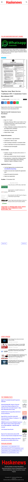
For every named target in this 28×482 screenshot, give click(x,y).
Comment (25, 99)
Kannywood (4, 452)
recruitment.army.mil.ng (10, 168)
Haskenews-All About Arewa (17, 477)
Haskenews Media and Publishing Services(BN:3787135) (13, 479)
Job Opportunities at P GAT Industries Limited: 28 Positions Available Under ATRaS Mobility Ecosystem (16, 361)
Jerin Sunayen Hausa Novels (7, 429)
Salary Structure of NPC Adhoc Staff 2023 (17, 184)
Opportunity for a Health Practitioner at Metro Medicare (16, 191)
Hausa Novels (18, 448)
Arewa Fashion (5, 446)
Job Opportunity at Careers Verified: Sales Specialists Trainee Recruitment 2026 (17, 350)
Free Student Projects (6, 448)
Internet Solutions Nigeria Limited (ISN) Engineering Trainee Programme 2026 (16, 345)
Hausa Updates (5, 450)
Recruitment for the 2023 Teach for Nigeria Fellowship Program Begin (17, 196)
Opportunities (4, 57)
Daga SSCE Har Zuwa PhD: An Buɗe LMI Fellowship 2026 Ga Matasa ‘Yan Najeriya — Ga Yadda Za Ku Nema (11, 418)
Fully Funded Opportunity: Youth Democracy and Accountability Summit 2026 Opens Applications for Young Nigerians (17, 355)
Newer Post (4, 243)
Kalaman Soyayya (15, 450)
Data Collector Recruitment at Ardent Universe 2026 (16, 340)
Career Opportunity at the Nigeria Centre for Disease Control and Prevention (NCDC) (17, 201)
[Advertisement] (14, 20)
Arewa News (14, 446)
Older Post (24, 243)
